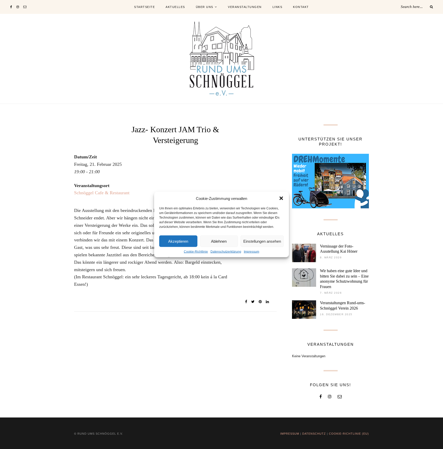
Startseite (144, 6)
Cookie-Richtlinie (196, 251)
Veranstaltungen (245, 6)
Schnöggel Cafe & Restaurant (101, 192)
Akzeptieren (178, 241)
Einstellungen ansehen (262, 241)
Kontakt (301, 6)
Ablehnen (219, 241)
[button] (281, 198)
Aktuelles (175, 6)
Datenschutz (314, 433)
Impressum (251, 251)
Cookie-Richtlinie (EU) (349, 433)
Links (278, 6)
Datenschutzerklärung (225, 251)
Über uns (204, 6)
